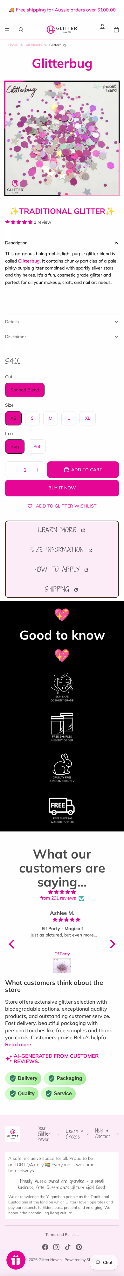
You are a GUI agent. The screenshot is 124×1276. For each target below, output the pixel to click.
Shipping (59, 589)
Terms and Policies (62, 1234)
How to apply (59, 569)
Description (16, 242)
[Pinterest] (79, 1247)
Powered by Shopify (82, 1259)
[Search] (21, 29)
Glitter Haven (50, 1259)
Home (13, 45)
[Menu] (7, 29)
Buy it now (62, 488)
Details (12, 321)
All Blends (33, 45)
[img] (62, 892)
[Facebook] (45, 1247)
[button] (13, 944)
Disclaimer (15, 336)
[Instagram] (56, 1247)
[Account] (102, 26)
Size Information (59, 549)
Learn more (59, 530)
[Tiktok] (68, 1247)
